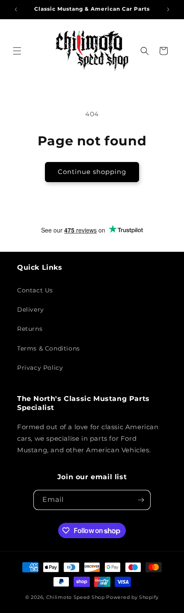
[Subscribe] (140, 500)
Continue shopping (92, 172)
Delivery (30, 309)
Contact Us (35, 290)
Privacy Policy (40, 367)
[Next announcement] (168, 9)
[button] (17, 50)
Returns (29, 329)
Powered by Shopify (132, 597)
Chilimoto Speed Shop (75, 597)
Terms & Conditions (48, 348)
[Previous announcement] (15, 9)
